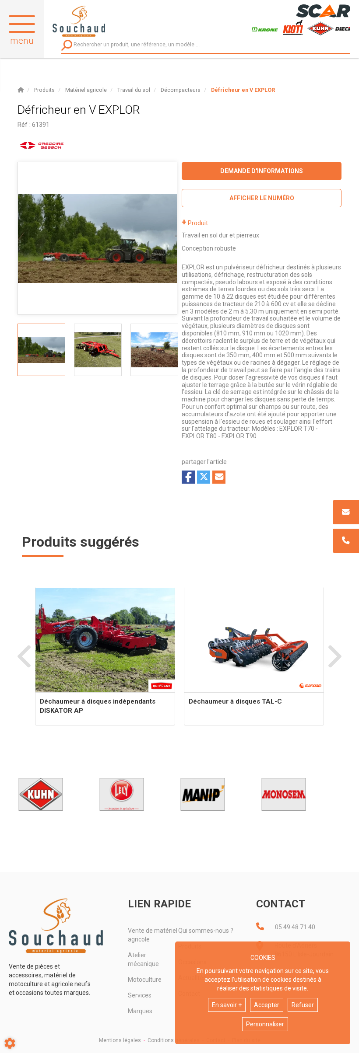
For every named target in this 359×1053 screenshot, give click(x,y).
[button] (243, 90)
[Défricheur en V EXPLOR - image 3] (154, 350)
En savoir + (227, 1004)
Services (139, 995)
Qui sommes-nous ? (205, 930)
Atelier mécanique (143, 959)
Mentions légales (120, 1040)
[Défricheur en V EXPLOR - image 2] (98, 350)
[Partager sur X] (203, 477)
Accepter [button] (266, 1004)
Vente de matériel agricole (152, 935)
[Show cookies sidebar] (9, 1043)
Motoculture (145, 979)
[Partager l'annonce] (218, 477)
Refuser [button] (303, 1004)
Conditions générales (174, 1040)
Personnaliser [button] (265, 1024)
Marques (140, 1011)
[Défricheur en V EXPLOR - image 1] (41, 350)
